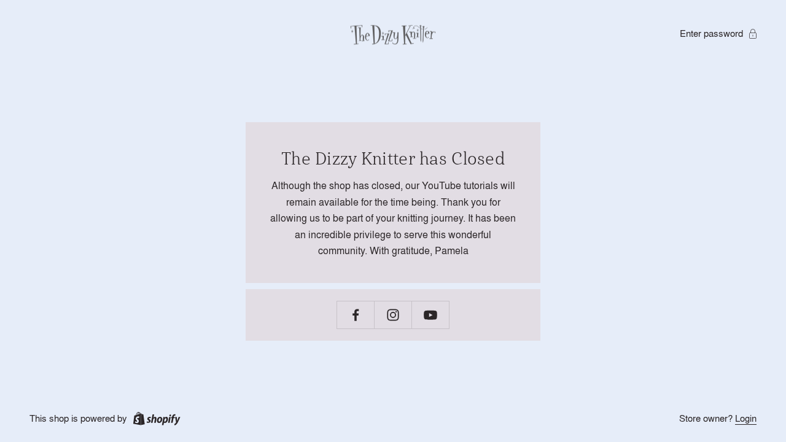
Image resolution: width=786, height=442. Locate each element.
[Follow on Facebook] (355, 314)
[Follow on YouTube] (430, 314)
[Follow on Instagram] (393, 314)
